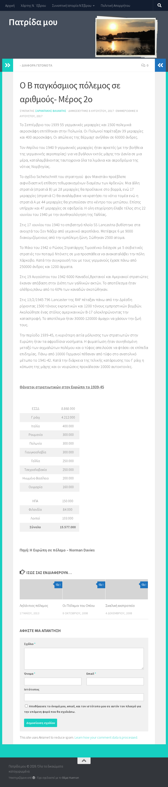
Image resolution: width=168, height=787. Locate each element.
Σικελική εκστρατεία (120, 605)
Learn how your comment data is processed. (106, 737)
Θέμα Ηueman (70, 778)
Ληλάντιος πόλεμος (34, 605)
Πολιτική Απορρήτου (115, 5)
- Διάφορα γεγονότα (36, 65)
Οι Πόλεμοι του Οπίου (79, 605)
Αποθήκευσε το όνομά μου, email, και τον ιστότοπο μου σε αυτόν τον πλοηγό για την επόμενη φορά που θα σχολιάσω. (82, 709)
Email (91, 674)
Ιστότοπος (31, 689)
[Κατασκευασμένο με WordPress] (33, 777)
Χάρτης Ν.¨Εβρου (33, 5)
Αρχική (10, 5)
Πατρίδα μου (33, 22)
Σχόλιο (29, 644)
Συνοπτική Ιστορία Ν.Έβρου (71, 5)
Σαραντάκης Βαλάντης (50, 111)
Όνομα (29, 674)
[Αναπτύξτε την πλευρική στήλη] (7, 65)
